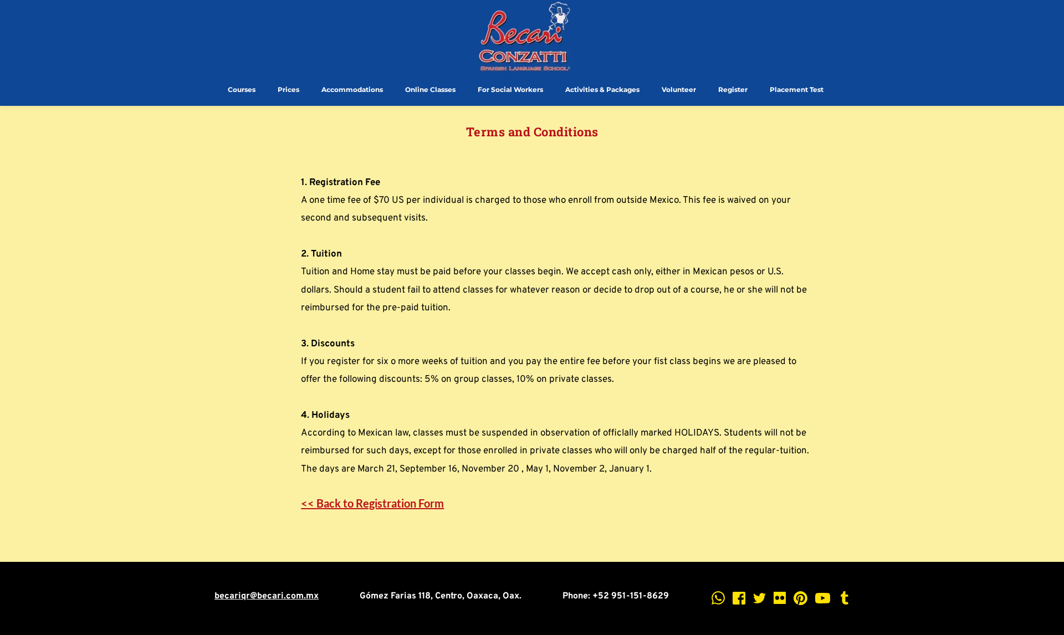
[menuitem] (241, 90)
